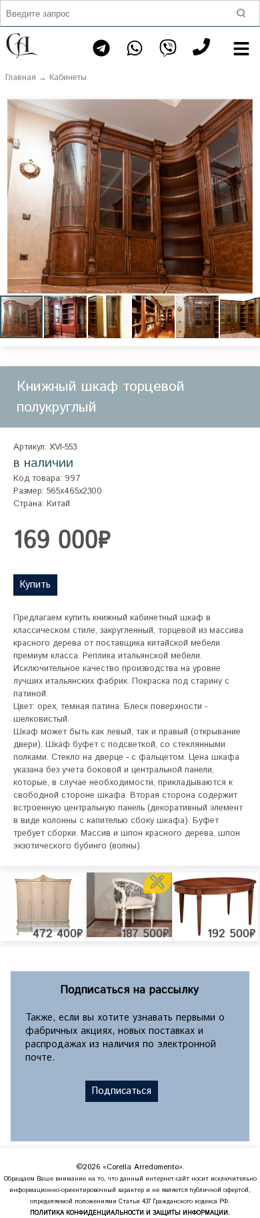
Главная (20, 77)
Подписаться (121, 1091)
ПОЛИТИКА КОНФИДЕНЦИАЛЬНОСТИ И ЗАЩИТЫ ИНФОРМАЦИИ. (130, 1213)
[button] (248, 110)
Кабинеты (68, 77)
